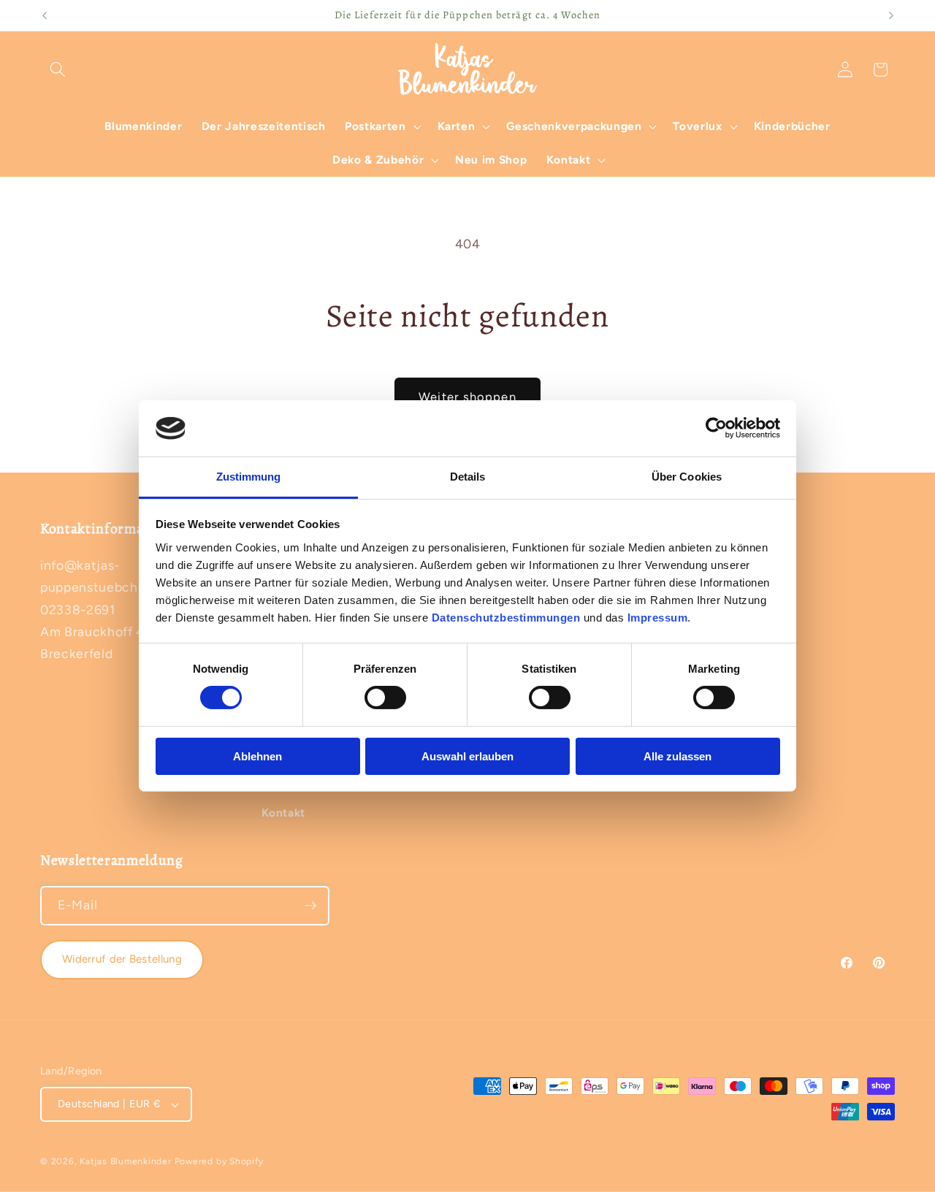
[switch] (385, 697)
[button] (57, 69)
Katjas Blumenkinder (126, 1161)
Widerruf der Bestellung (122, 959)
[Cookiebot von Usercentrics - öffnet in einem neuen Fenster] (716, 428)
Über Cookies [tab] (687, 476)
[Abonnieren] (310, 905)
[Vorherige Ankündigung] (44, 15)
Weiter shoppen (467, 396)
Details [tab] (468, 476)
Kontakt (284, 813)
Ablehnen (257, 756)
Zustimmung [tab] (248, 476)
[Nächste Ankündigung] (891, 15)
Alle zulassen (677, 756)
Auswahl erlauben (467, 756)
